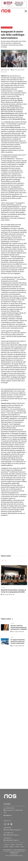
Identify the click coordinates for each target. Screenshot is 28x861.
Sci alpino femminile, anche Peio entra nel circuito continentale (18, 641)
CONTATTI (8, 815)
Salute (11, 846)
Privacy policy (14, 854)
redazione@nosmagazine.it (13, 829)
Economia (19, 844)
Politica (12, 844)
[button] (2, 560)
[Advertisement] (14, 537)
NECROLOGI (7, 838)
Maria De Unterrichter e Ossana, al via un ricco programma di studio (13, 591)
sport (12, 637)
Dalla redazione (5, 69)
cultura (12, 623)
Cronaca (6, 844)
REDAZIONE (7, 827)
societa (3, 587)
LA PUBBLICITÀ (8, 833)
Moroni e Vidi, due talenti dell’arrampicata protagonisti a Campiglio (19, 627)
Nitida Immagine (18, 855)
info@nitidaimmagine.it (12, 835)
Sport (22, 846)
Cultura (17, 846)
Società (6, 846)
